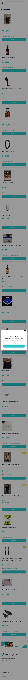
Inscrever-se (14, 346)
